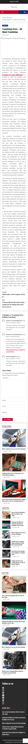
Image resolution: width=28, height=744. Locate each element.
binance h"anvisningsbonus (14, 320)
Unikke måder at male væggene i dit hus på (13, 294)
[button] (2, 12)
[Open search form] (17, 12)
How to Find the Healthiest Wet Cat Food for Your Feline (6, 515)
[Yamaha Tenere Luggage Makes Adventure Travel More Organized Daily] (14, 660)
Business (5, 25)
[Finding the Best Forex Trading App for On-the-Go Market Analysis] (14, 462)
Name (4, 400)
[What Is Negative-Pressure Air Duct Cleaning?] (14, 438)
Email (3, 406)
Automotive (6, 667)
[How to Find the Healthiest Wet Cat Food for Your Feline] (14, 585)
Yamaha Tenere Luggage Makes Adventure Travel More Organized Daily (6, 544)
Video (25, 12)
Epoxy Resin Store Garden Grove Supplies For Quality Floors (6, 554)
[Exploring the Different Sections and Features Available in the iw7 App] (14, 610)
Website (4, 412)
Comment (5, 378)
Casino (5, 617)
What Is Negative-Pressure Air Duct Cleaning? (14, 449)
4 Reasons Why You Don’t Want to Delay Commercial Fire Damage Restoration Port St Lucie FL (13, 303)
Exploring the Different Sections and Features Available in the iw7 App (6, 525)
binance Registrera (11, 356)
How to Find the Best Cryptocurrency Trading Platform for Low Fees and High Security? (13, 500)
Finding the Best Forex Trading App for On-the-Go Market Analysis (13, 474)
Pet (4, 591)
